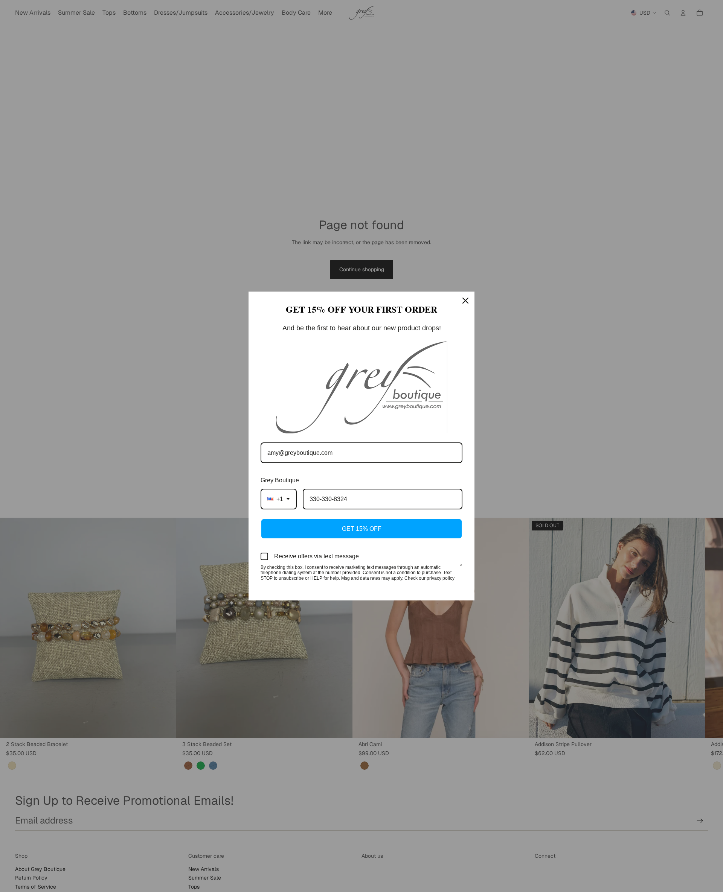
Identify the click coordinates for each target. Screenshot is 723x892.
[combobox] (279, 499)
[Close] (465, 301)
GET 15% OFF (361, 529)
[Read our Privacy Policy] (460, 568)
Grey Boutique (280, 480)
